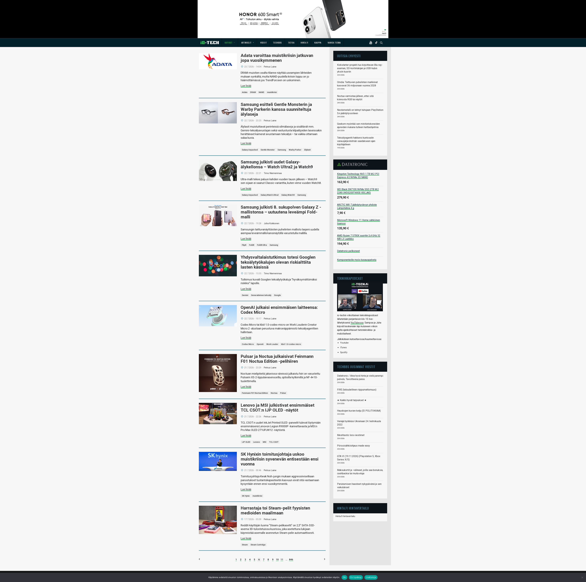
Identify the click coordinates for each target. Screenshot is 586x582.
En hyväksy (356, 577)
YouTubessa (357, 322)
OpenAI (260, 344)
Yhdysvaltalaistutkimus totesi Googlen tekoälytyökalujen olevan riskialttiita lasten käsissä (278, 262)
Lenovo (256, 442)
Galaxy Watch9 (288, 195)
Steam (245, 545)
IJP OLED (246, 442)
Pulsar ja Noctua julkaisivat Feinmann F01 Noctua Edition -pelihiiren (277, 359)
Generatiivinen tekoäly (261, 295)
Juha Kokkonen (271, 223)
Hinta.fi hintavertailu (345, 516)
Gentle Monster (268, 150)
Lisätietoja (371, 577)
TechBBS (277, 42)
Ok (344, 577)
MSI (264, 442)
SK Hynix (246, 496)
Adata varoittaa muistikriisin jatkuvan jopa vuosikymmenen (277, 58)
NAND (261, 92)
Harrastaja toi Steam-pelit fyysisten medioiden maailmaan (275, 510)
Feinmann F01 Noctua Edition (255, 393)
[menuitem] (230, 42)
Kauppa (317, 42)
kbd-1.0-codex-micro (291, 344)
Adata (244, 92)
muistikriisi (272, 92)
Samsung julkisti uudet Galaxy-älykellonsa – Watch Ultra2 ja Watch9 (277, 164)
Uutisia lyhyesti (349, 55)
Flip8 (244, 245)
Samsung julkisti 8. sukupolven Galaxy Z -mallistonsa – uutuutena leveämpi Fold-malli (281, 212)
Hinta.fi (304, 42)
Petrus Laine (270, 66)
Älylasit (307, 150)
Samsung (282, 150)
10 (277, 559)
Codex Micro (248, 344)
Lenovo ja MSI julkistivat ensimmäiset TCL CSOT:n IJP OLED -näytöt (277, 408)
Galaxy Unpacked (250, 150)
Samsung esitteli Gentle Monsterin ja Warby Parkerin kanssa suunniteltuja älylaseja (276, 109)
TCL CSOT (274, 442)
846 (291, 559)
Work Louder (272, 344)
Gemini (245, 295)
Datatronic (353, 164)
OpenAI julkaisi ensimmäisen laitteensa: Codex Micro (279, 310)
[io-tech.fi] (210, 42)
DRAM (253, 92)
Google (277, 295)
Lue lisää (246, 85)
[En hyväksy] (582, 577)
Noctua (274, 393)
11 (281, 559)
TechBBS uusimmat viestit (356, 366)
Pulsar (283, 393)
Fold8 (251, 245)
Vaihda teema (334, 42)
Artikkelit (246, 42)
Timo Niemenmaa (273, 173)
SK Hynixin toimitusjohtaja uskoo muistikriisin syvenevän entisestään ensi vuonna (279, 459)
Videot (263, 42)
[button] (371, 42)
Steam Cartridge (258, 545)
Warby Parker (295, 150)
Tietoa (291, 42)
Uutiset (228, 42)
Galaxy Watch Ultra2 (270, 195)
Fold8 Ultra (262, 245)
